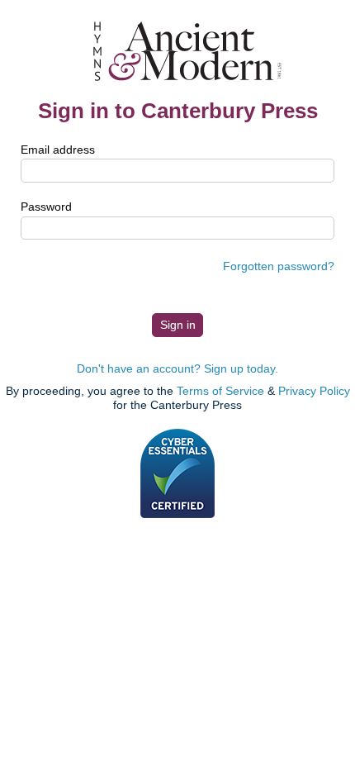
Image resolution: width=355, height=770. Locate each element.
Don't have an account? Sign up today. (177, 368)
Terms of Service (220, 390)
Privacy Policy (314, 390)
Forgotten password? (278, 266)
